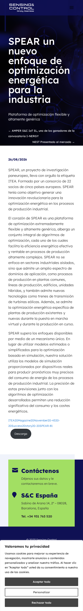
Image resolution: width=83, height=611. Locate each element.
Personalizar (41, 592)
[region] (41, 575)
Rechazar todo (41, 602)
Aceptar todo (41, 582)
